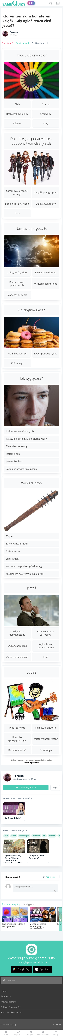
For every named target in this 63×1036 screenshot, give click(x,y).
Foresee (14, 32)
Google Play (23, 969)
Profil (55, 787)
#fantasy (36, 835)
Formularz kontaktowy (12, 1012)
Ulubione (39, 43)
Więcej (55, 1034)
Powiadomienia (43, 1034)
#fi (44, 835)
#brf (6, 835)
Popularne (18, 1034)
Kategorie (30, 1034)
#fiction (52, 835)
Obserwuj (24, 43)
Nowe (6, 1034)
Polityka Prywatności (11, 1007)
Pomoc (4, 990)
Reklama (11, 980)
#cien (13, 835)
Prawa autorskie (8, 1001)
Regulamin (6, 996)
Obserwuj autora (27, 787)
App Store (45, 969)
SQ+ (31, 3)
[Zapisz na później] (48, 43)
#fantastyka (24, 835)
